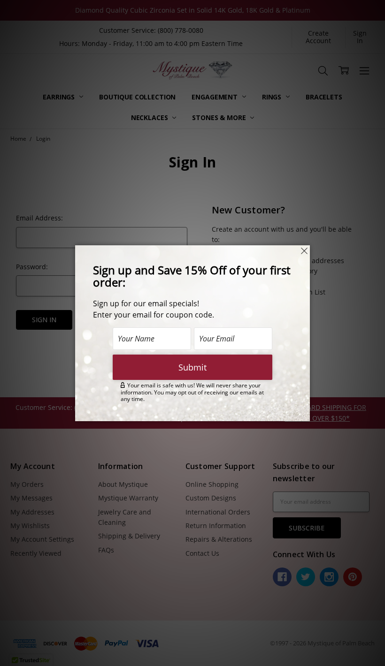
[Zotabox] (304, 413)
